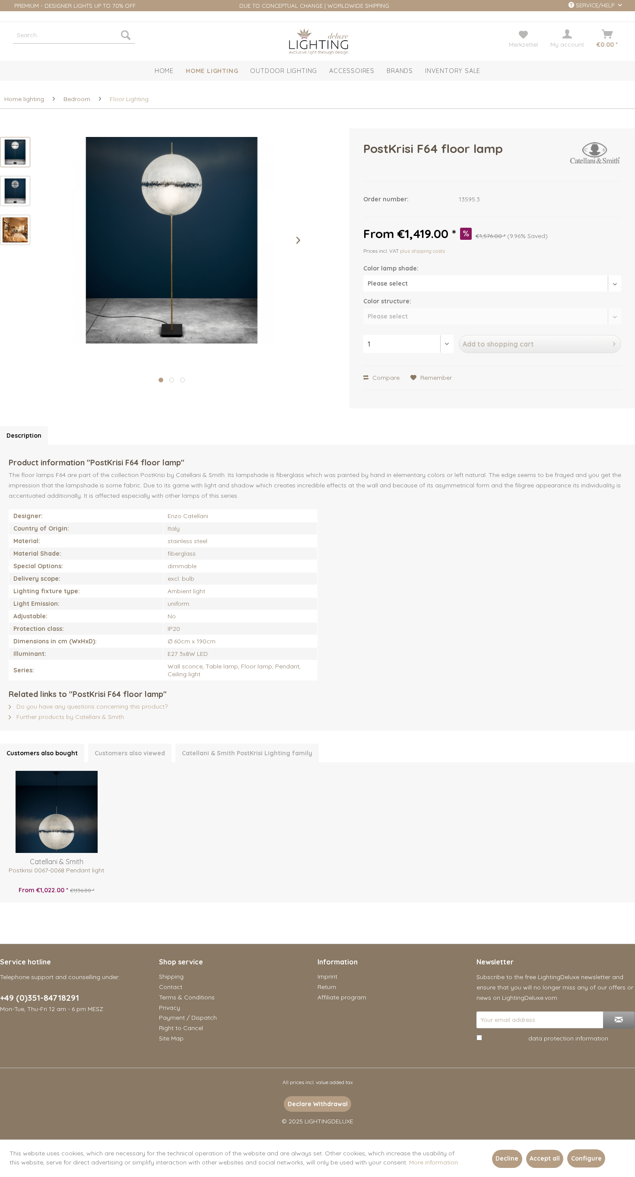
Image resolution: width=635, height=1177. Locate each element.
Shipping (171, 976)
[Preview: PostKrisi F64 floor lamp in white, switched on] (15, 230)
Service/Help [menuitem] (595, 5)
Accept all (545, 1158)
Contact (170, 987)
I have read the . (547, 1038)
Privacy (169, 1008)
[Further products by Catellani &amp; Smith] (596, 157)
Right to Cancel (181, 1028)
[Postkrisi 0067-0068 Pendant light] (57, 812)
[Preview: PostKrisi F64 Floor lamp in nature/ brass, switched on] (15, 152)
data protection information (568, 1038)
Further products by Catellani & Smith (69, 717)
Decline (506, 1158)
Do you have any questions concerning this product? (91, 706)
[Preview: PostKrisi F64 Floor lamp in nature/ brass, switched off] (15, 191)
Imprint (327, 976)
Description (23, 435)
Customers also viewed (130, 753)
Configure (586, 1158)
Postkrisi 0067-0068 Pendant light (56, 870)
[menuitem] (74, 35)
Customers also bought (42, 753)
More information (433, 1162)
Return (327, 987)
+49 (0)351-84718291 (39, 997)
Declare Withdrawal (318, 1104)
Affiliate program (342, 997)
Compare (385, 378)
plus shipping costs (422, 251)
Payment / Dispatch (188, 1017)
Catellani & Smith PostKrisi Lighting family (247, 753)
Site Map (171, 1038)
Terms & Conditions (187, 997)
